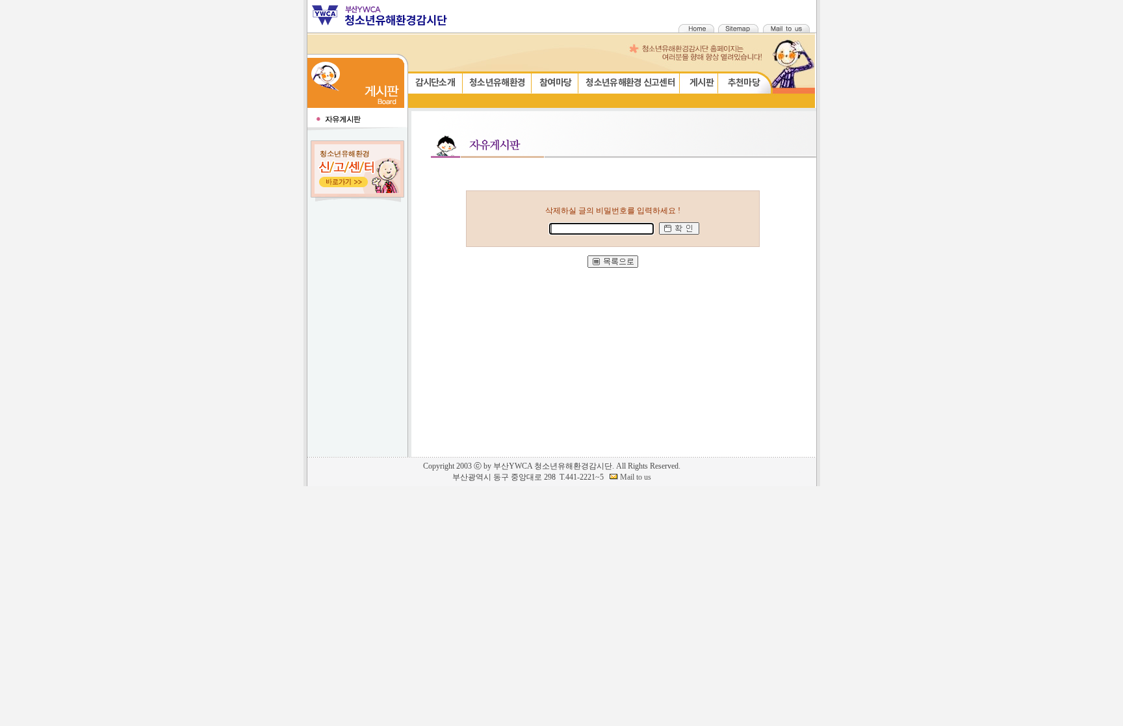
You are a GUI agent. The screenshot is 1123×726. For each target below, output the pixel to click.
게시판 (702, 82)
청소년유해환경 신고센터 (630, 82)
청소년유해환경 (497, 82)
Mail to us (634, 477)
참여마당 (555, 82)
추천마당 (744, 82)
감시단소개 (435, 82)
